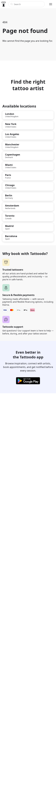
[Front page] (3, 4)
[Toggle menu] (51, 4)
